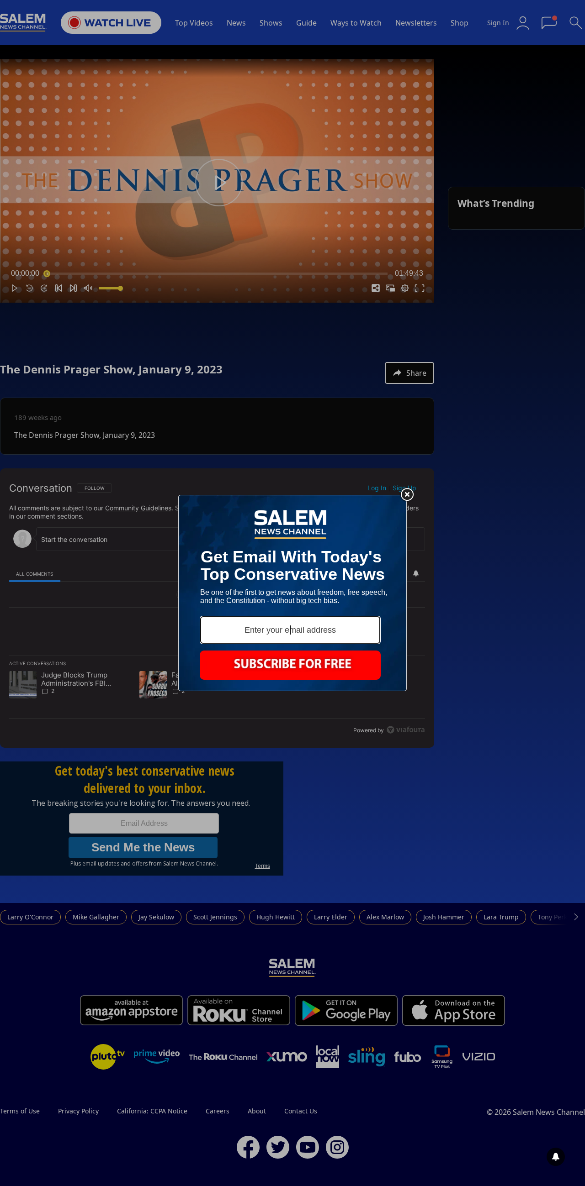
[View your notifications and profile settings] (556, 1157)
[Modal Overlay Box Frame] (292, 593)
